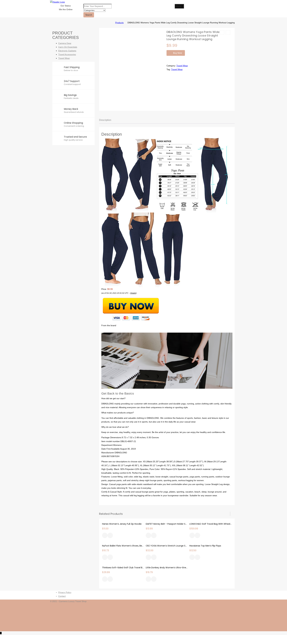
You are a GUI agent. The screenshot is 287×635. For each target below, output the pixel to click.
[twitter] (236, 609)
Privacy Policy (64, 592)
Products (119, 22)
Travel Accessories (67, 54)
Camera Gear (64, 43)
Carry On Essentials (67, 47)
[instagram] (236, 616)
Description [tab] (105, 120)
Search (88, 15)
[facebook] (236, 605)
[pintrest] (236, 624)
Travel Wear (182, 65)
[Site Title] (57, 2)
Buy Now (177, 52)
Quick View (110, 536)
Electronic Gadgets (67, 51)
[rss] (236, 613)
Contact (62, 596)
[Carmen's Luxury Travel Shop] (110, 22)
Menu (178, 6)
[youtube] (236, 628)
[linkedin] (236, 620)
